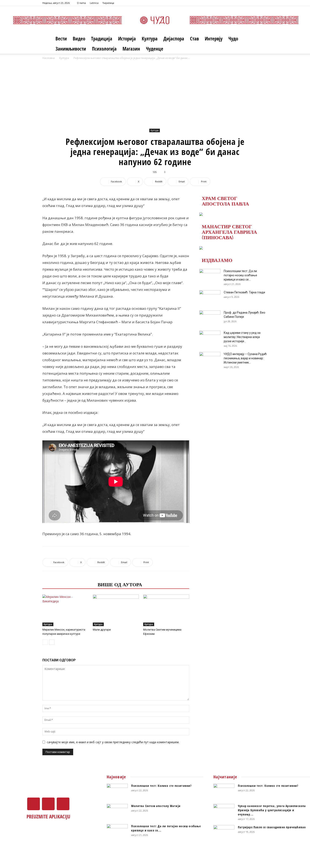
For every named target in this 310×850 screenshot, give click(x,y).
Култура (150, 38)
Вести (61, 38)
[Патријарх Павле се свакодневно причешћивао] (224, 832)
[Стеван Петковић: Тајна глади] (209, 297)
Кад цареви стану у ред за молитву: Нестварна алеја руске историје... (242, 337)
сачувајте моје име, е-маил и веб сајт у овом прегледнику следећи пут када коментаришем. (113, 742)
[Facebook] (250, 3)
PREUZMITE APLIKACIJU (48, 816)
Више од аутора (120, 584)
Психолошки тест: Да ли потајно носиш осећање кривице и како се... (240, 275)
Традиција (101, 38)
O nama (81, 2)
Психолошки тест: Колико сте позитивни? (161, 786)
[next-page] (51, 642)
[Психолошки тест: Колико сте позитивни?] (117, 791)
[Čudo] (155, 20)
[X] (257, 3)
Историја (127, 38)
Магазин (131, 48)
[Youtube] (264, 3)
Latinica (94, 2)
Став (194, 38)
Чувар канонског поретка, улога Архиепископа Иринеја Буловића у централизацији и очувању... (272, 810)
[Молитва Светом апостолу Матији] (117, 811)
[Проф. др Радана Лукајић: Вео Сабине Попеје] (209, 317)
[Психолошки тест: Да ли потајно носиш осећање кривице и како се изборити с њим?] (209, 276)
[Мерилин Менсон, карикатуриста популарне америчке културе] (65, 610)
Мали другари (102, 629)
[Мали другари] (116, 610)
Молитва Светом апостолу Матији (156, 806)
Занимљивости (70, 48)
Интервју (213, 38)
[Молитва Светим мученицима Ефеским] (166, 610)
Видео (79, 38)
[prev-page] (45, 642)
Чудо (233, 38)
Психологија (104, 48)
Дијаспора (173, 38)
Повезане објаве (69, 584)
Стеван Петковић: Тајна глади (244, 292)
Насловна (48, 58)
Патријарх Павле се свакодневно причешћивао (272, 827)
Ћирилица (108, 2)
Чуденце (154, 48)
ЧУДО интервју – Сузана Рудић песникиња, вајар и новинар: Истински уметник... (245, 358)
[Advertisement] (155, 95)
